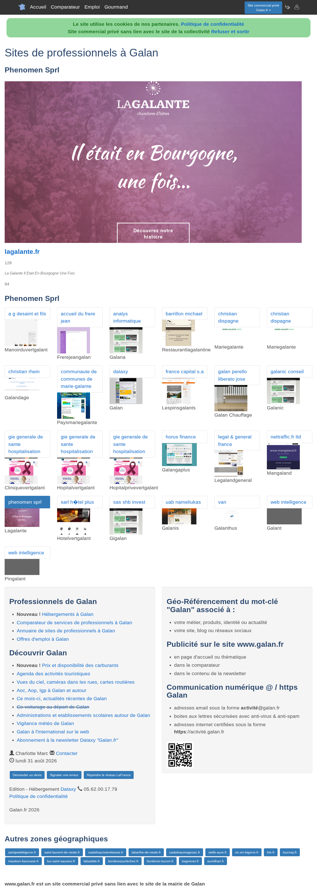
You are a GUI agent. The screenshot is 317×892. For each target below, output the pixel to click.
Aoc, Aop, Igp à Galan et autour (51, 690)
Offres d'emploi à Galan (43, 639)
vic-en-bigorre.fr (247, 852)
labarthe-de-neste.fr (146, 852)
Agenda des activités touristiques (53, 673)
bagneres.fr (190, 861)
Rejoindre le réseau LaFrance (109, 775)
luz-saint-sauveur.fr (61, 861)
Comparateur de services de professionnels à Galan (74, 622)
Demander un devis (27, 775)
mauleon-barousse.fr (23, 861)
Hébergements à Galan (68, 614)
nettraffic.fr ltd (286, 436)
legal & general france (235, 440)
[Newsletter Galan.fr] (287, 7)
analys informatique (127, 317)
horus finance (181, 436)
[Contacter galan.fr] (296, 7)
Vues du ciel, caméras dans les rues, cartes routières (76, 682)
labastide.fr (92, 861)
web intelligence (288, 502)
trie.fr (271, 852)
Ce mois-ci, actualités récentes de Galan (62, 698)
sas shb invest (129, 502)
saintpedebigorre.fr (22, 852)
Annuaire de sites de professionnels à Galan (66, 630)
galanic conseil (287, 371)
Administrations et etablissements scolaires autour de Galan (83, 715)
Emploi (92, 7)
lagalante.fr (22, 251)
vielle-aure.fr (217, 852)
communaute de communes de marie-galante (79, 379)
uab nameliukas (183, 502)
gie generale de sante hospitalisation (25, 444)
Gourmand (116, 7)
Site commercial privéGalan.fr (263, 7)
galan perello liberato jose (232, 375)
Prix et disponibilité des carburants (80, 665)
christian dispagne (228, 317)
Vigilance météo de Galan (45, 723)
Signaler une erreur (64, 775)
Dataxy (68, 789)
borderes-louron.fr (160, 861)
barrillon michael (184, 313)
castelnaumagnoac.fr (184, 852)
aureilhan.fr (215, 861)
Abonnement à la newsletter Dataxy (67, 740)
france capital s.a (185, 371)
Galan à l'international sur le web (53, 731)
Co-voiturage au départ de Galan (53, 706)
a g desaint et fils (27, 313)
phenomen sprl (25, 502)
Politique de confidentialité (212, 24)
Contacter (67, 753)
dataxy (120, 371)
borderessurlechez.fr (123, 861)
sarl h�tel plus (77, 502)
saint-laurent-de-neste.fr (62, 852)
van (222, 502)
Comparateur (65, 7)
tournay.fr (290, 852)
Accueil (38, 7)
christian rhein (24, 371)
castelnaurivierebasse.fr (105, 852)
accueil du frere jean (78, 317)
